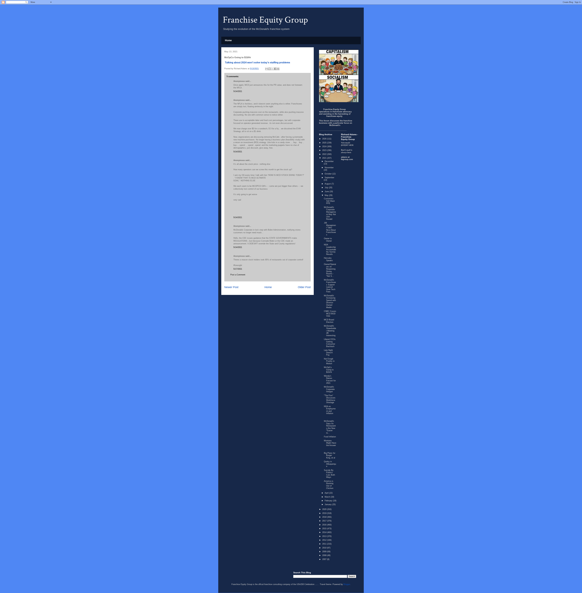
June (327, 191)
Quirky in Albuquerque (330, 463)
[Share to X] (272, 68)
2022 (324, 154)
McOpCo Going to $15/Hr (329, 369)
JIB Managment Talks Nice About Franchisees (330, 229)
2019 (324, 513)
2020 (324, 509)
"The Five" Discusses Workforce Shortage (329, 399)
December (329, 161)
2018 (324, 517)
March (328, 497)
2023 (324, 150)
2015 (324, 528)
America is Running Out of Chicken (328, 484)
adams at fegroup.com (347, 158)
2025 (324, 143)
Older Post (304, 287)
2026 (324, 139)
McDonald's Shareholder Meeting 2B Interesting (330, 330)
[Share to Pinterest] (278, 68)
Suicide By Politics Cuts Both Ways (329, 473)
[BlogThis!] (269, 68)
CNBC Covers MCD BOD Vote (330, 313)
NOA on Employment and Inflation (330, 410)
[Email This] (266, 68)
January (328, 504)
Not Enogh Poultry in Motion (329, 361)
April (327, 493)
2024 (324, 146)
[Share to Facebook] (275, 68)
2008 (324, 555)
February (329, 500)
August (328, 184)
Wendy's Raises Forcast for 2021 (330, 379)
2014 (324, 532)
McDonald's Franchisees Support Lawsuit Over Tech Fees (330, 286)
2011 (324, 544)
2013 (324, 536)
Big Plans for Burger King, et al (329, 455)
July (327, 187)
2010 (324, 548)
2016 (324, 525)
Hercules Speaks (328, 259)
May (327, 195)
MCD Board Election (329, 321)
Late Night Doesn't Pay (328, 352)
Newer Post (231, 287)
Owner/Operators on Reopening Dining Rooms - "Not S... (330, 270)
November (329, 167)
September (329, 177)
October (328, 174)
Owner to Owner (328, 239)
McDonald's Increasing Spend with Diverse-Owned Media (330, 301)
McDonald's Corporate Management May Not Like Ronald (330, 213)
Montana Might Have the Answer (330, 442)
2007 (324, 559)
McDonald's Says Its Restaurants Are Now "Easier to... (330, 427)
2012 (324, 540)
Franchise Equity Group (265, 20)
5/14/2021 (237, 91)
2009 (324, 551)
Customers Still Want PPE (329, 200)
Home (228, 40)
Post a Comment (237, 275)
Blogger (346, 584)
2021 (324, 158)
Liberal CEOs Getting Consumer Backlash (330, 342)
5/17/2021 (237, 269)
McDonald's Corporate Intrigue (329, 389)
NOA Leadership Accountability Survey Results (330, 249)
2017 (324, 521)
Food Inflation (330, 437)
